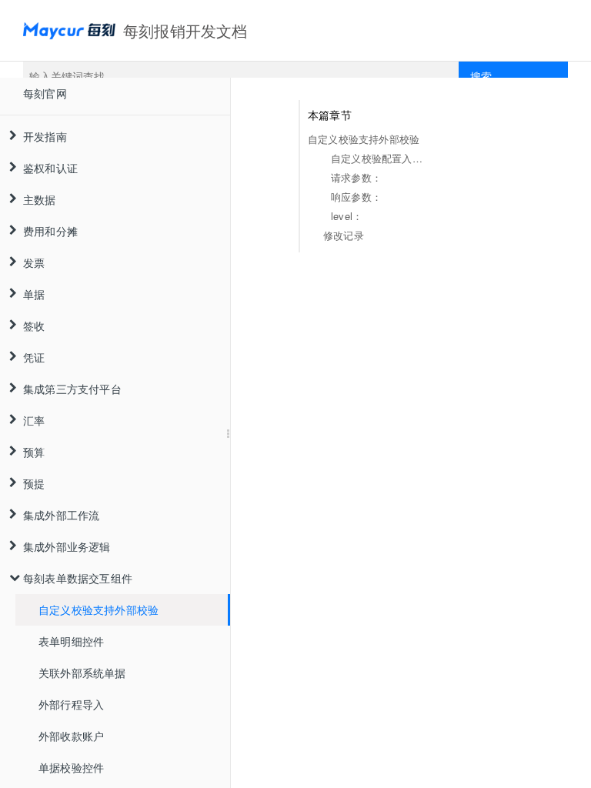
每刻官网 (45, 93)
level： (346, 216)
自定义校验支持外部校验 (98, 609)
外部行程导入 (71, 704)
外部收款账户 (71, 735)
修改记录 (343, 235)
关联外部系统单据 (82, 672)
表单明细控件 (71, 641)
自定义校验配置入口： (380, 158)
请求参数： (356, 177)
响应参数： (356, 196)
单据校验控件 (71, 767)
